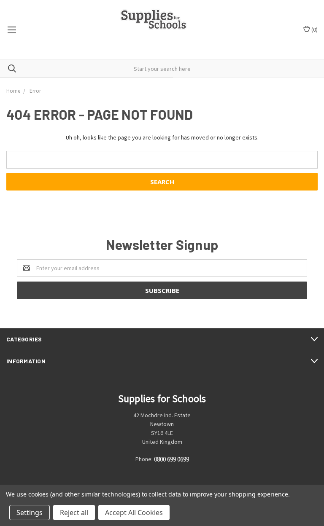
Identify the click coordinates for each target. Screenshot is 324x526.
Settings (29, 512)
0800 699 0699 (171, 460)
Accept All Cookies (134, 512)
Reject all (74, 512)
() (314, 29)
